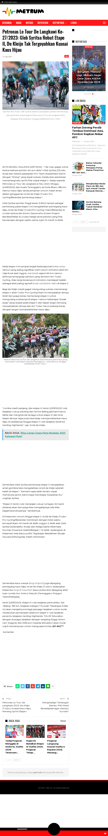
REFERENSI (43, 23)
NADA (18, 23)
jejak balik (38, 772)
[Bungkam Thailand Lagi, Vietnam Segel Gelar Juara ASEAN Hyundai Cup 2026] (89, 68)
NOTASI (29, 23)
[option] (89, 69)
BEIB (66, 56)
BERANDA (7, 23)
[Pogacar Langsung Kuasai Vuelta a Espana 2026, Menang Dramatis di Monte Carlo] (56, 731)
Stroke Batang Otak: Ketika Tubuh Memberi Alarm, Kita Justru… (87, 207)
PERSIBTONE (77, 123)
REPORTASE (58, 23)
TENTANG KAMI (10, 2)
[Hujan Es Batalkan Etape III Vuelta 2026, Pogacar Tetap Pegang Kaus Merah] (35, 731)
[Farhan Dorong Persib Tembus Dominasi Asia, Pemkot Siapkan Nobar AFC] (89, 114)
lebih (73, 23)
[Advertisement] (35, 144)
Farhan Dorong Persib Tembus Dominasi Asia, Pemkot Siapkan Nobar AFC (88, 132)
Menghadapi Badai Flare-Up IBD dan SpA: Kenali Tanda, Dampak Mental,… (95, 187)
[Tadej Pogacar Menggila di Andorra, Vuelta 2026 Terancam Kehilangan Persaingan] (14, 731)
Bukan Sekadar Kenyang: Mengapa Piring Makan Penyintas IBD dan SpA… (88, 168)
